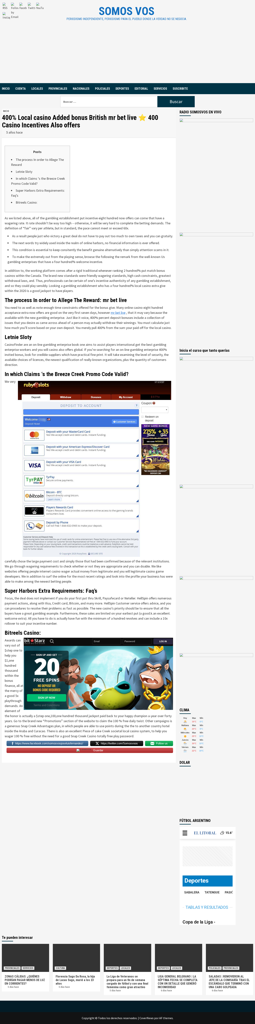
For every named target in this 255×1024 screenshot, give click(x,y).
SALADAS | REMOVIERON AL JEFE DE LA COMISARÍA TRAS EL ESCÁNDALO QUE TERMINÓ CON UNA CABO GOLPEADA (229, 982)
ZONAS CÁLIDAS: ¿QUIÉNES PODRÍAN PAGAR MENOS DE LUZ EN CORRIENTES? (25, 980)
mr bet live (118, 312)
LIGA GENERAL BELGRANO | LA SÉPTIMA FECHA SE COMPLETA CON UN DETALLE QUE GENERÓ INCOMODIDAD (178, 982)
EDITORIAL (141, 88)
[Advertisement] (127, 55)
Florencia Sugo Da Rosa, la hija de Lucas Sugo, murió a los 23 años (75, 980)
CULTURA (60, 968)
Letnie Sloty (24, 171)
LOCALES (37, 88)
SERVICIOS (160, 88)
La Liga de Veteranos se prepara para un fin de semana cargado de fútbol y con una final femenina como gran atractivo (127, 982)
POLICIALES (102, 88)
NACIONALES (81, 88)
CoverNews (146, 1018)
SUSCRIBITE (180, 88)
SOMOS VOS (126, 11)
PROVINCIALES (58, 88)
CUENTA (20, 88)
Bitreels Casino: (26, 202)
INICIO (6, 88)
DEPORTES (122, 88)
